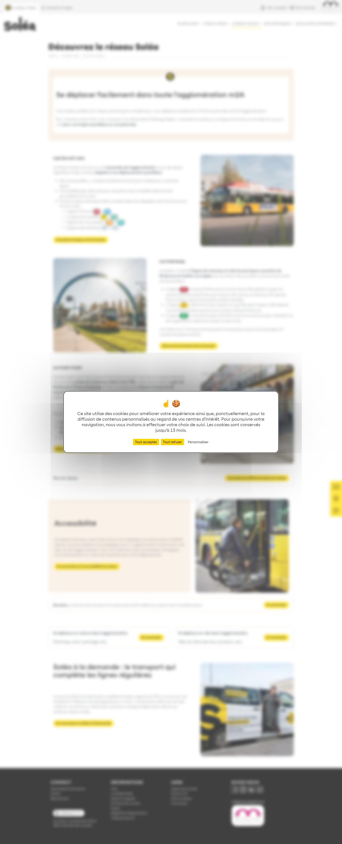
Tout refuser (172, 442)
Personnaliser (198, 442)
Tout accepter (146, 442)
